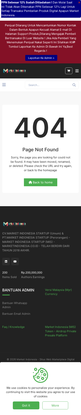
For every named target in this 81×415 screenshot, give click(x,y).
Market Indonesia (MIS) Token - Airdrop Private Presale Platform (60, 331)
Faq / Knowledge (13, 327)
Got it (26, 405)
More (55, 405)
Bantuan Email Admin (16, 313)
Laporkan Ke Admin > (41, 57)
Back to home (43, 182)
